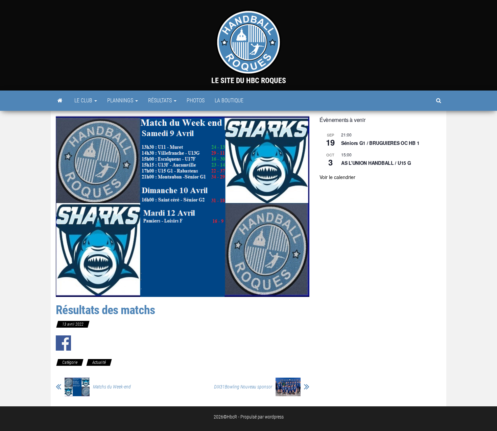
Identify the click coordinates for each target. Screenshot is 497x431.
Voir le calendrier (337, 177)
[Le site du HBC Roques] (60, 101)
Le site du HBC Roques (248, 80)
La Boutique (229, 100)
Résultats (160, 100)
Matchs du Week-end (112, 386)
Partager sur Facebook (63, 343)
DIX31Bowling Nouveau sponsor (243, 386)
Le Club (84, 100)
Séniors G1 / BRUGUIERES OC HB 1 (380, 143)
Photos (196, 100)
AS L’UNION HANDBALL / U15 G (376, 162)
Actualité (99, 362)
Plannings (121, 100)
